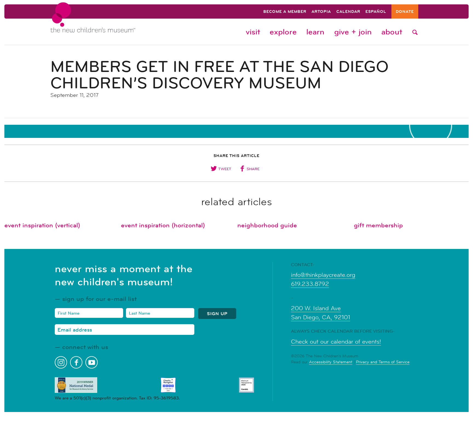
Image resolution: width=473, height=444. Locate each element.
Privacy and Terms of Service (382, 361)
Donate (405, 12)
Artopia (321, 12)
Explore (283, 32)
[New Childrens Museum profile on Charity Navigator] (168, 385)
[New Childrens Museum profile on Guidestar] (246, 385)
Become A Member (284, 12)
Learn (315, 32)
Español (375, 12)
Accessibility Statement (330, 361)
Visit (253, 32)
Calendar (348, 12)
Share (253, 168)
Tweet (224, 168)
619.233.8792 (310, 284)
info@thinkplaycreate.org (323, 274)
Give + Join (353, 32)
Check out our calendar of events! (336, 341)
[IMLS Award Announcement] (76, 385)
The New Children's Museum (105, 22)
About (391, 32)
